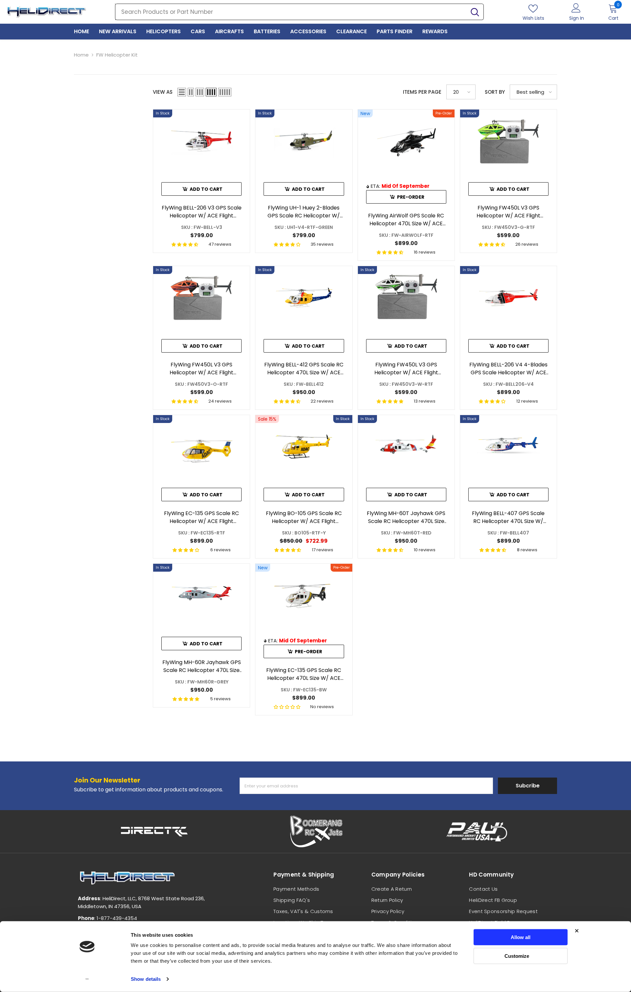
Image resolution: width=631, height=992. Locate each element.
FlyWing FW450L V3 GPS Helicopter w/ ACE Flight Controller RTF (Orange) (201, 369)
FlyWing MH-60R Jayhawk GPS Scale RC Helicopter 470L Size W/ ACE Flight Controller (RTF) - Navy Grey (201, 666)
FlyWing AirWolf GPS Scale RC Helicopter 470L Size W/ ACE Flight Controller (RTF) (406, 220)
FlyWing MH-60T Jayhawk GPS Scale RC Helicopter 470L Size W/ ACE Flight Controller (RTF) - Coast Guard (406, 517)
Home (81, 54)
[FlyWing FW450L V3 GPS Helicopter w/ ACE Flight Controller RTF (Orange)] (201, 297)
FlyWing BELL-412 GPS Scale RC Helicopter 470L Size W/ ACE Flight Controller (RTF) (303, 369)
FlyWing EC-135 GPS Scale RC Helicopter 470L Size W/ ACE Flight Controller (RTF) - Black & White (303, 674)
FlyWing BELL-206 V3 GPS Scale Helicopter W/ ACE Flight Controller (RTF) (202, 212)
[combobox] (290, 12)
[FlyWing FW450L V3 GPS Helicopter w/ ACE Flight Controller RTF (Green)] (508, 141)
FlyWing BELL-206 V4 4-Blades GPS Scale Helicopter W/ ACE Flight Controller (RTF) (508, 369)
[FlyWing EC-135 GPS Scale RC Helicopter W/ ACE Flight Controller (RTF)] (201, 446)
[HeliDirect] (154, 831)
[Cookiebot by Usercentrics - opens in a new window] (87, 979)
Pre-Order (410, 197)
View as (163, 91)
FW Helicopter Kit (117, 54)
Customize (516, 955)
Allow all (520, 937)
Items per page (422, 91)
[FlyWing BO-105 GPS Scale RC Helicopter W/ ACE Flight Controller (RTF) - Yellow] (303, 446)
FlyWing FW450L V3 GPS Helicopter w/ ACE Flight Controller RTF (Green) (508, 212)
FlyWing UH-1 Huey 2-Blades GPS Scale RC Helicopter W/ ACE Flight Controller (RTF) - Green (304, 212)
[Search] (299, 12)
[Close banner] (576, 930)
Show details (146, 979)
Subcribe (528, 785)
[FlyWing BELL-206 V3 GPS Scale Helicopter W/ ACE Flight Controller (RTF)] (201, 141)
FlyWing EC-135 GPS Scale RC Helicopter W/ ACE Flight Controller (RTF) (201, 517)
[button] (181, 92)
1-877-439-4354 (117, 918)
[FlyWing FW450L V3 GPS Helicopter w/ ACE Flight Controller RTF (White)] (406, 297)
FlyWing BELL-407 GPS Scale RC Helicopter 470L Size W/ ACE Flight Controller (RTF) (508, 517)
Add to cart (206, 189)
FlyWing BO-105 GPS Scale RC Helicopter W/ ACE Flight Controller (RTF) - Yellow (304, 517)
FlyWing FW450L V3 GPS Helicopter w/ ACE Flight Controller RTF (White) (406, 369)
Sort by (495, 91)
